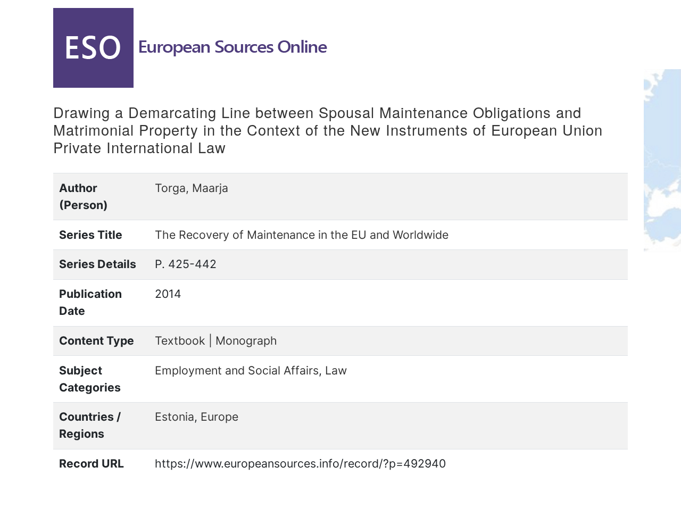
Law (336, 370)
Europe (219, 416)
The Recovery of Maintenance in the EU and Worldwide (302, 234)
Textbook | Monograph (216, 340)
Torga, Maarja (191, 188)
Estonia (174, 416)
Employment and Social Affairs (237, 370)
